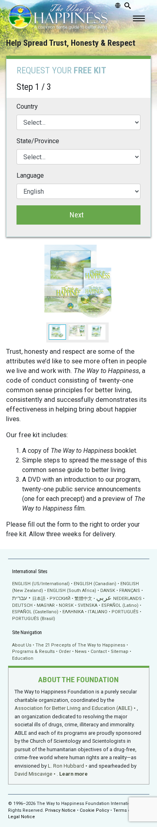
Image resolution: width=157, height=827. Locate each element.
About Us (21, 645)
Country (27, 106)
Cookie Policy (94, 810)
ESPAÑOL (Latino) (119, 605)
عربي (104, 598)
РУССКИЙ (60, 598)
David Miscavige (33, 774)
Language (30, 175)
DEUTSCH (22, 605)
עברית (19, 598)
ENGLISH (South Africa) (71, 590)
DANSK (107, 590)
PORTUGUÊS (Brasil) (33, 618)
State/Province (38, 141)
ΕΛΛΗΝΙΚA (73, 611)
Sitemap (119, 651)
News (81, 651)
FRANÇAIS (129, 590)
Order (65, 651)
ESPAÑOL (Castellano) (35, 611)
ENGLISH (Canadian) (95, 583)
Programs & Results (33, 651)
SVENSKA (87, 605)
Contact (99, 651)
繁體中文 (83, 598)
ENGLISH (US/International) (41, 583)
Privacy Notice (60, 810)
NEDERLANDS (127, 598)
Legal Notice (21, 816)
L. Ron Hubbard (66, 766)
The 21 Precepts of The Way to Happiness (80, 645)
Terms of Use (127, 810)
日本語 (38, 598)
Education (22, 658)
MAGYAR (46, 605)
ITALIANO (97, 611)
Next (77, 214)
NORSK (66, 605)
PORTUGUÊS (125, 611)
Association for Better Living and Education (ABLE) (73, 708)
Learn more (73, 774)
